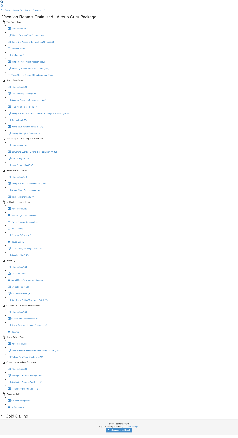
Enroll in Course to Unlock (119, 430)
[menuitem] (1, 6)
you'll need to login (130, 426)
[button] (1, 2)
